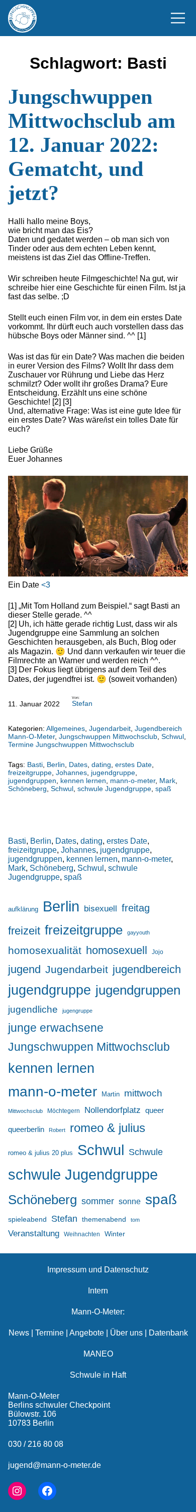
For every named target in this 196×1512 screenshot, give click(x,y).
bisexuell (100, 908)
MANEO (98, 1354)
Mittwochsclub (25, 1111)
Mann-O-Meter (33, 1396)
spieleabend (27, 1219)
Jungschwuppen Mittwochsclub (108, 736)
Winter (115, 1234)
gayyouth (138, 932)
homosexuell (116, 950)
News (19, 1333)
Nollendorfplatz (112, 1110)
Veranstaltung (33, 1233)
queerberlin (26, 1129)
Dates (78, 765)
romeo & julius (107, 1128)
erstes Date (133, 765)
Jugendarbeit (110, 728)
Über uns (126, 1333)
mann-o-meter (132, 781)
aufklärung (23, 909)
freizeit (24, 930)
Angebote (86, 1333)
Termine (49, 1333)
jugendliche (33, 1009)
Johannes (71, 773)
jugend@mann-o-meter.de (54, 1465)
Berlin (56, 765)
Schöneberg (27, 789)
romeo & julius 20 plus (40, 1153)
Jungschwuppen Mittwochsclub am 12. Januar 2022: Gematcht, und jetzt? (91, 145)
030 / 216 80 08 (35, 1444)
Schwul (172, 736)
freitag (136, 907)
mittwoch (143, 1092)
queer (154, 1110)
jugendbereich (147, 969)
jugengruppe (77, 1011)
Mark (167, 781)
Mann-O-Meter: (98, 1311)
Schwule (146, 1152)
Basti (35, 765)
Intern (98, 1290)
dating (101, 765)
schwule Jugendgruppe (114, 789)
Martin (111, 1094)
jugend (24, 969)
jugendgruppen (32, 781)
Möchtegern (63, 1110)
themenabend (104, 1219)
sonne (130, 1201)
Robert (57, 1130)
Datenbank (168, 1333)
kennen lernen (83, 781)
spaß (163, 789)
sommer (97, 1201)
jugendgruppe (113, 773)
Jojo (157, 952)
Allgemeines (65, 728)
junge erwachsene (56, 1027)
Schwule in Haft (98, 1375)
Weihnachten (82, 1234)
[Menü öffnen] (178, 18)
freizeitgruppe (30, 773)
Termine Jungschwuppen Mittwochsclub (71, 744)
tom (135, 1220)
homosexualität (44, 950)
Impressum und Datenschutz (98, 1269)
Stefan (82, 703)
